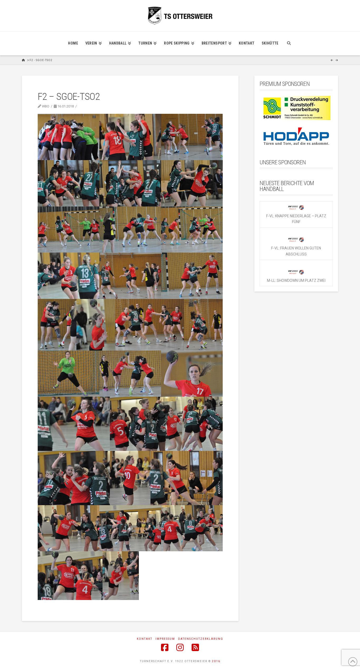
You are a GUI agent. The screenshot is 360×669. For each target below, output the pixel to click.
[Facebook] (164, 647)
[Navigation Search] (288, 43)
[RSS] (195, 647)
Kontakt (144, 638)
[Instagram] (180, 647)
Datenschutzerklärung (200, 638)
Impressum (165, 638)
